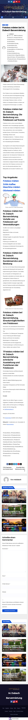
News (8, 495)
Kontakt (6, 711)
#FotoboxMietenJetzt (12, 45)
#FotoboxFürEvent (18, 37)
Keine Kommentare (16, 634)
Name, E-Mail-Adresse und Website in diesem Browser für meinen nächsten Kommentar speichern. (13, 604)
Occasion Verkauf (19, 711)
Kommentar (5, 548)
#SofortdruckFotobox (12, 61)
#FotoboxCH (10, 37)
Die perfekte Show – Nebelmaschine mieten (20, 468)
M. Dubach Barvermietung (14, 11)
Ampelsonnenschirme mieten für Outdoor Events (13, 512)
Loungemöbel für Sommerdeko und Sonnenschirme (10, 676)
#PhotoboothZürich (21, 59)
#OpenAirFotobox (11, 57)
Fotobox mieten (11, 181)
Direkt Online (8, 417)
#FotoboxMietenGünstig (12, 43)
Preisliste (10, 711)
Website (4, 592)
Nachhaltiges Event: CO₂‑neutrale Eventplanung (13, 498)
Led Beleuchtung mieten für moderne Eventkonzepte (12, 527)
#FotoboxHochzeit (11, 39)
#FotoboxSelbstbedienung (13, 53)
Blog (4, 495)
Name (4, 575)
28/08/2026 (6, 664)
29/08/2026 (6, 634)
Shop (14, 711)
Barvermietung (10, 424)
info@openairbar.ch (8, 409)
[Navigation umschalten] (13, 17)
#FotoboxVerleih (11, 55)
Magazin (18, 708)
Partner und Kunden (14, 714)
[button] (23, 17)
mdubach (11, 34)
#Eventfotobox (19, 35)
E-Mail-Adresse (6, 583)
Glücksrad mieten (11, 190)
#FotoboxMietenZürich (12, 47)
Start (3, 708)
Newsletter (23, 707)
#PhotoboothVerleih (11, 59)
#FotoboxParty (19, 49)
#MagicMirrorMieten (19, 55)
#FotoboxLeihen (20, 39)
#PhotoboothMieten (20, 57)
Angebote (7, 708)
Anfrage (11, 708)
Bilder (15, 708)
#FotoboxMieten (11, 41)
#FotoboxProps (10, 51)
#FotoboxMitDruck (11, 49)
